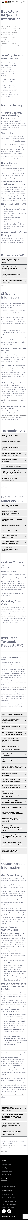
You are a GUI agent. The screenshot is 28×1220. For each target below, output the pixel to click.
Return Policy (6, 1164)
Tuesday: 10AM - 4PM (8, 1198)
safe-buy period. (20, 141)
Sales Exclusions (7, 1171)
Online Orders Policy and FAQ (16, 28)
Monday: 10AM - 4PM (8, 1194)
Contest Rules (6, 1174)
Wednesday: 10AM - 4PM (9, 1201)
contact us (15, 400)
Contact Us (5, 1183)
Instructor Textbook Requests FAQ (5, 39)
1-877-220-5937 (7, 1147)
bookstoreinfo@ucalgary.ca (9, 616)
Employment (6, 1168)
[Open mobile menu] (3, 2)
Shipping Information (8, 1186)
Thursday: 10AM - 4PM (9, 1204)
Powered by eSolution (8, 1216)
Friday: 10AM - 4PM (8, 1207)
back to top (4, 285)
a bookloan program (20, 687)
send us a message (11, 704)
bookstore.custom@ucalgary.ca (11, 1145)
